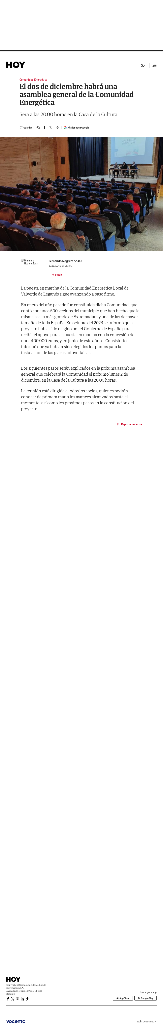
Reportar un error (131, 424)
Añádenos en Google (78, 127)
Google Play (147, 998)
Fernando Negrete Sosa (65, 261)
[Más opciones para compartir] (57, 127)
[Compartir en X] (51, 127)
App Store (124, 998)
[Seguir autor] (57, 274)
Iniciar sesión (142, 65)
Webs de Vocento (145, 1021)
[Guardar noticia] (25, 127)
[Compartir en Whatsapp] (38, 127)
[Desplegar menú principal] (154, 65)
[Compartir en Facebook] (44, 127)
